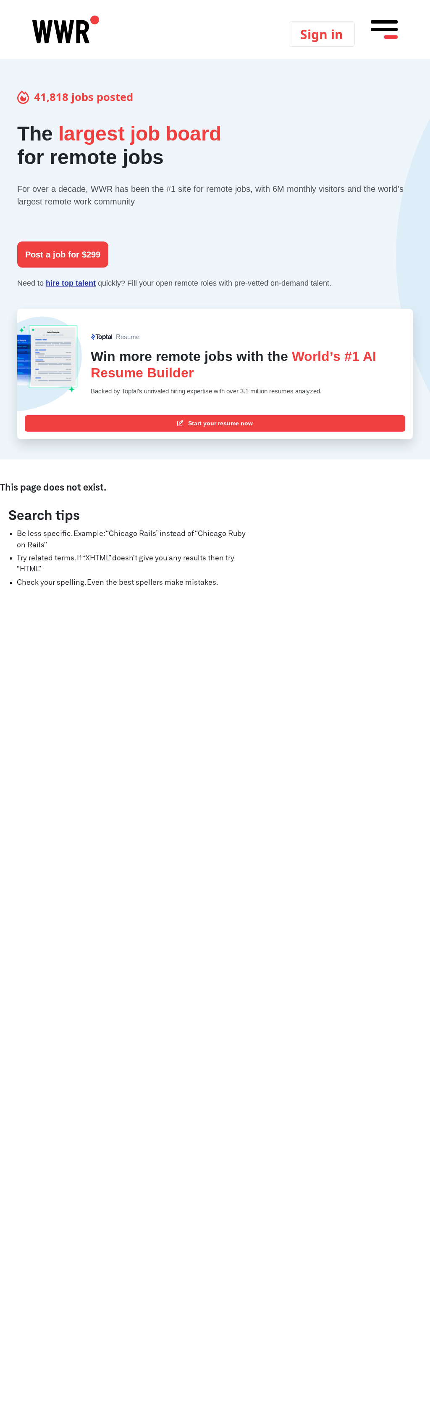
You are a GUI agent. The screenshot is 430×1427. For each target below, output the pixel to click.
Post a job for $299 (62, 254)
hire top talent (71, 283)
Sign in (321, 34)
